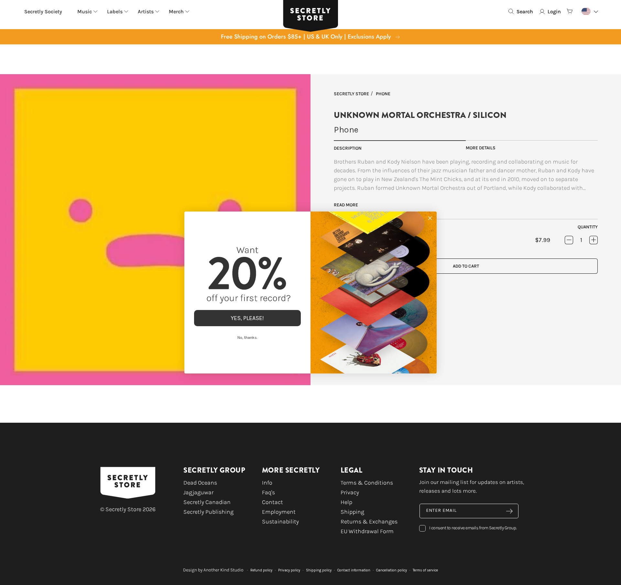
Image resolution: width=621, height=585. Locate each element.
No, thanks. (247, 337)
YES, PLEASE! (247, 318)
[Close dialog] (430, 218)
